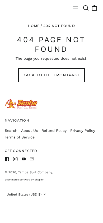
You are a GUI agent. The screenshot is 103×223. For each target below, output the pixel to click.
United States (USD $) (25, 194)
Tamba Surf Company (35, 172)
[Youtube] (23, 159)
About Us (29, 130)
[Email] (32, 159)
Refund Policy (54, 130)
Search (11, 130)
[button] (86, 8)
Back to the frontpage (51, 75)
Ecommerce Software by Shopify (24, 179)
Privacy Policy (82, 130)
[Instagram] (15, 159)
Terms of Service (20, 137)
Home (34, 26)
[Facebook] (7, 159)
